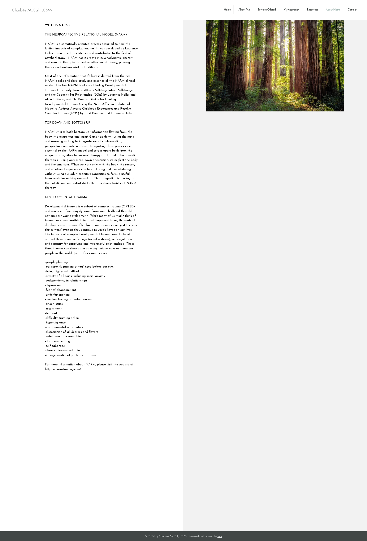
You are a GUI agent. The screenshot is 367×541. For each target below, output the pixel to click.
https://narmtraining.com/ (63, 369)
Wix (220, 536)
